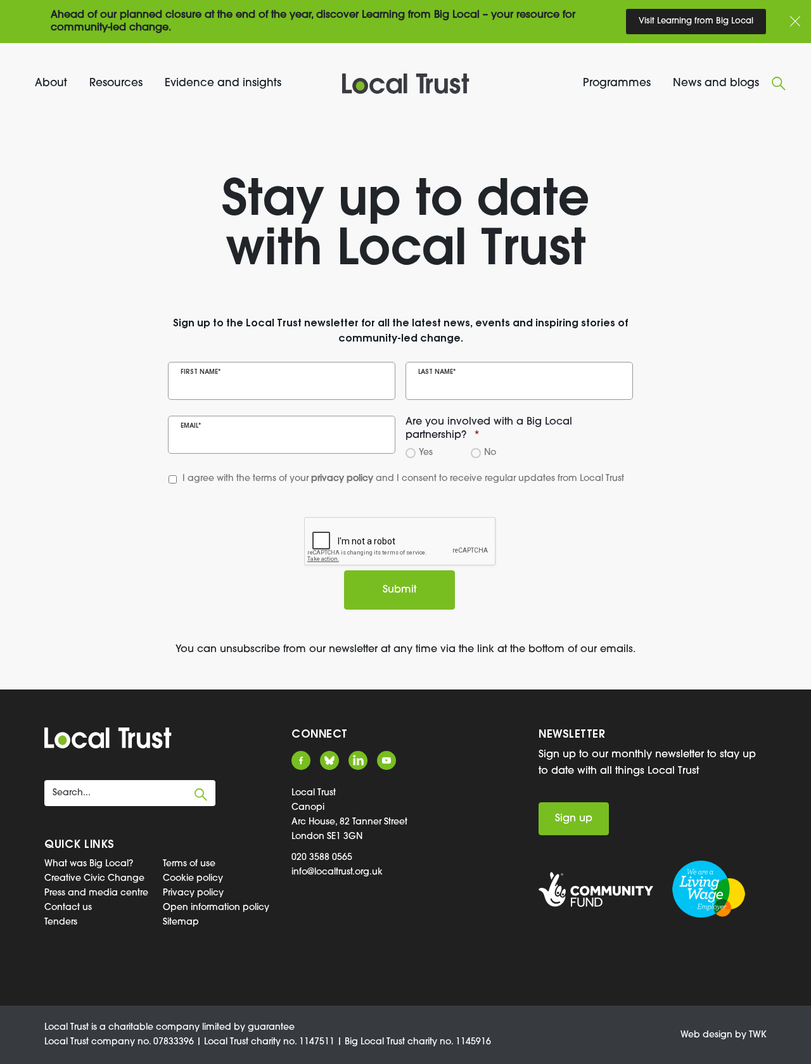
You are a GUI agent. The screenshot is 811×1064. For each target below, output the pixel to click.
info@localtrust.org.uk (337, 872)
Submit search (201, 794)
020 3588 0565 (321, 857)
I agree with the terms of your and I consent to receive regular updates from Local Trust (378, 479)
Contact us (68, 908)
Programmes (617, 83)
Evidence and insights (223, 83)
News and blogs (716, 83)
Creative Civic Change (94, 878)
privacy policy (342, 479)
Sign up (573, 819)
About (51, 83)
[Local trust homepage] (405, 84)
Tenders (60, 922)
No (488, 453)
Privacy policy (193, 893)
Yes (424, 453)
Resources (116, 83)
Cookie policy (193, 878)
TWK (758, 1035)
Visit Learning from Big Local (696, 21)
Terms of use (189, 864)
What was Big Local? (88, 864)
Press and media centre (96, 893)
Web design (706, 1035)
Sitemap (181, 922)
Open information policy (216, 908)
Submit (399, 590)
